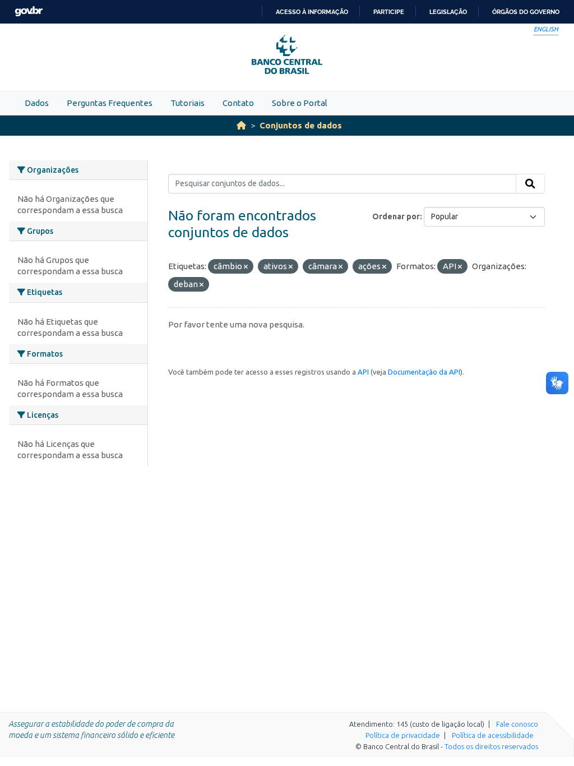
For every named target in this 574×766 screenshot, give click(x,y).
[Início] (241, 125)
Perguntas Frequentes (109, 103)
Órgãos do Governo (525, 12)
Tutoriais (187, 103)
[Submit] (530, 184)
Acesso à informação (312, 12)
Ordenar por (396, 216)
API (363, 372)
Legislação (448, 12)
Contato (238, 103)
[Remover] (246, 267)
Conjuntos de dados (301, 125)
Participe (388, 12)
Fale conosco (517, 724)
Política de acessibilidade (493, 735)
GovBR (29, 11)
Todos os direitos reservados (491, 746)
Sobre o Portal (299, 103)
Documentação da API (424, 372)
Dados (37, 103)
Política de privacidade (402, 735)
